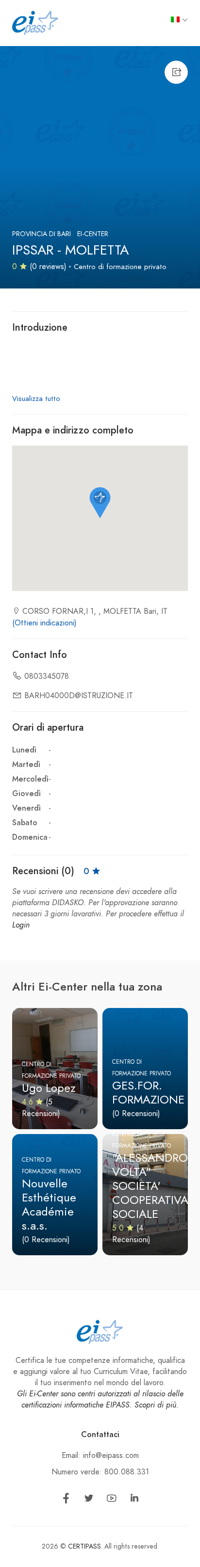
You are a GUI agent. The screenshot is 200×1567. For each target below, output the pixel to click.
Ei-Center (92, 234)
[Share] (176, 72)
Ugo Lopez (49, 1088)
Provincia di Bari (41, 234)
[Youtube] (111, 1500)
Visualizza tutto (36, 398)
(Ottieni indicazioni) (44, 623)
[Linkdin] (134, 1500)
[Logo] (35, 22)
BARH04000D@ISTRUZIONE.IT (78, 695)
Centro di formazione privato (120, 267)
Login (21, 925)
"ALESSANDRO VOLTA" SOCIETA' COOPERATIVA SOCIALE (150, 1185)
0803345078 (46, 676)
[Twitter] (89, 1500)
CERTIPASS (84, 1546)
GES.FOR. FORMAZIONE (148, 1092)
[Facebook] (66, 1500)
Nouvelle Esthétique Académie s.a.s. (49, 1204)
